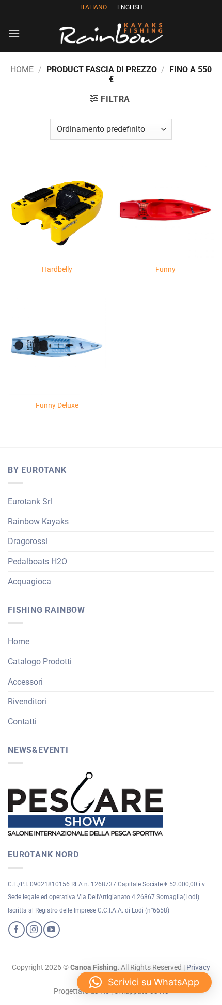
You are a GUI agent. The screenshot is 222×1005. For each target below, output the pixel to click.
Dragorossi (27, 541)
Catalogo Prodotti (40, 662)
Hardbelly (57, 269)
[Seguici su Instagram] (34, 929)
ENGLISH (129, 7)
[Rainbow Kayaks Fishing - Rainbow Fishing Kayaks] (111, 33)
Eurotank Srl (30, 501)
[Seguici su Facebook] (16, 929)
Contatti (22, 721)
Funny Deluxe (57, 405)
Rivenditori (27, 701)
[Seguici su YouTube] (51, 929)
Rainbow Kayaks (38, 522)
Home (22, 69)
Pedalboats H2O (37, 561)
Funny (165, 269)
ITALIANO (93, 7)
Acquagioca (29, 581)
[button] (14, 33)
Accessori (25, 682)
